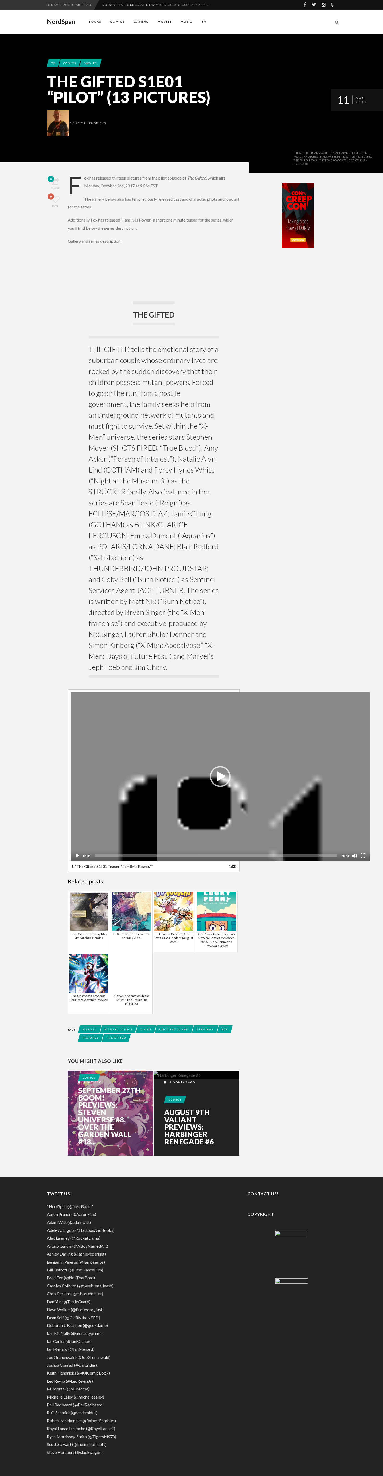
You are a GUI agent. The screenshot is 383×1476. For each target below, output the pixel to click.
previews (205, 1029)
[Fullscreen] (363, 855)
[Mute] (354, 855)
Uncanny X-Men (174, 1029)
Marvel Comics (118, 1029)
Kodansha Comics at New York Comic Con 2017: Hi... (156, 5)
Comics (117, 21)
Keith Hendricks (90, 123)
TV (204, 21)
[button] (220, 776)
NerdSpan (61, 22)
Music (186, 21)
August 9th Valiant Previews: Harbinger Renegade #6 (189, 1127)
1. (112, 866)
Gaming (141, 21)
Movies (165, 21)
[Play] (77, 855)
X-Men (145, 1029)
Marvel (90, 1029)
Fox (224, 1029)
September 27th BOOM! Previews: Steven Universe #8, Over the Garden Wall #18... (109, 1116)
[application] (220, 776)
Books (95, 21)
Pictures (91, 1037)
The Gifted (116, 1037)
